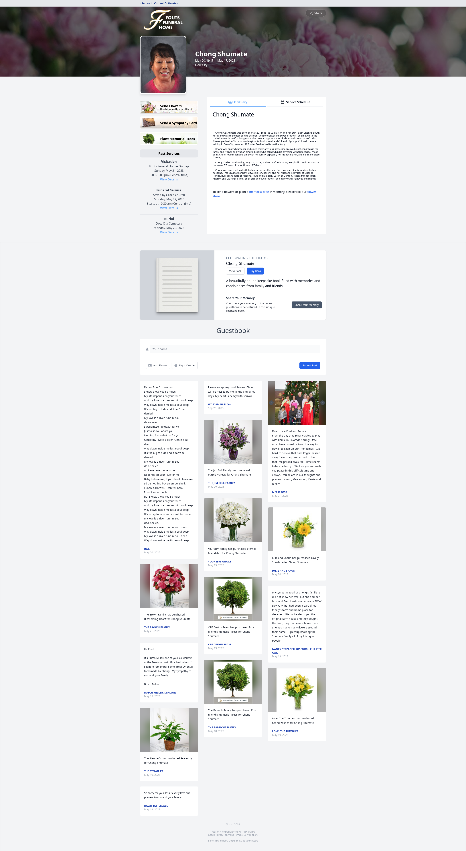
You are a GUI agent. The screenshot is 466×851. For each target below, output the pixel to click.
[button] (169, 586)
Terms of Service (242, 834)
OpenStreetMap (237, 840)
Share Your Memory (307, 305)
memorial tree (259, 192)
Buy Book (255, 271)
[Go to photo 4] (300, 422)
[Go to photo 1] (294, 422)
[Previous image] (271, 402)
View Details (169, 179)
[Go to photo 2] (296, 422)
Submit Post (310, 365)
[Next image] (322, 402)
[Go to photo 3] (298, 422)
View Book (235, 271)
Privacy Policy (223, 834)
